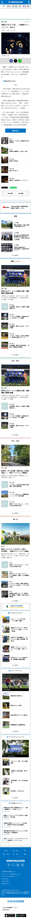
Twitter (13, 865)
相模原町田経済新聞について (9, 871)
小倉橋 (8, 30)
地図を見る (15, 130)
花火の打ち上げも (10, 81)
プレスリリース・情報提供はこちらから (11, 874)
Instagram (18, 865)
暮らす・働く (26, 6)
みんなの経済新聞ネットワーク (15, 901)
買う (20, 6)
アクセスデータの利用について (9, 876)
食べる (9, 6)
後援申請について (6, 883)
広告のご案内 (5, 881)
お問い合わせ (5, 878)
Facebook (8, 865)
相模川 (3, 30)
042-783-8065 (21, 125)
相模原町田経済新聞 (15, 2)
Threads (22, 865)
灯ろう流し (13, 30)
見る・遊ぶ (14, 6)
